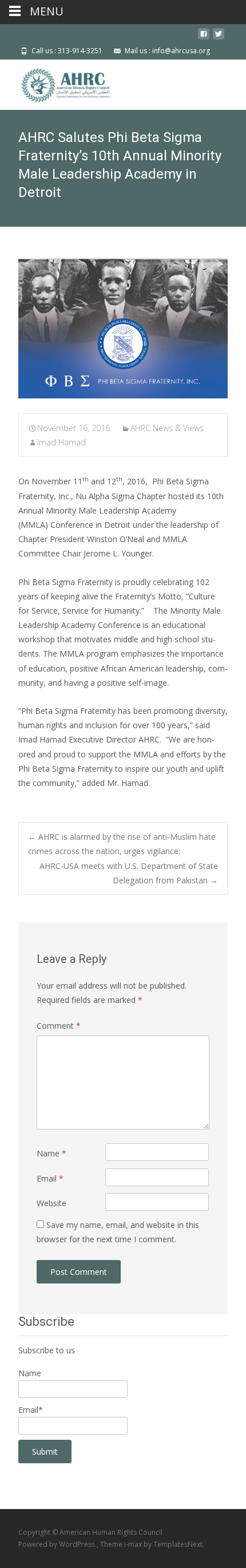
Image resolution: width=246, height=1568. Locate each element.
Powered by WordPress (57, 1544)
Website (51, 1203)
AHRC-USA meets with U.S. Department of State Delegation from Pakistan (128, 873)
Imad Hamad (61, 442)
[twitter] (218, 38)
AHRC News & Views (167, 427)
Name (51, 1153)
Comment (59, 1025)
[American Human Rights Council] (57, 82)
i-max (134, 1544)
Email (50, 1178)
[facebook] (203, 38)
